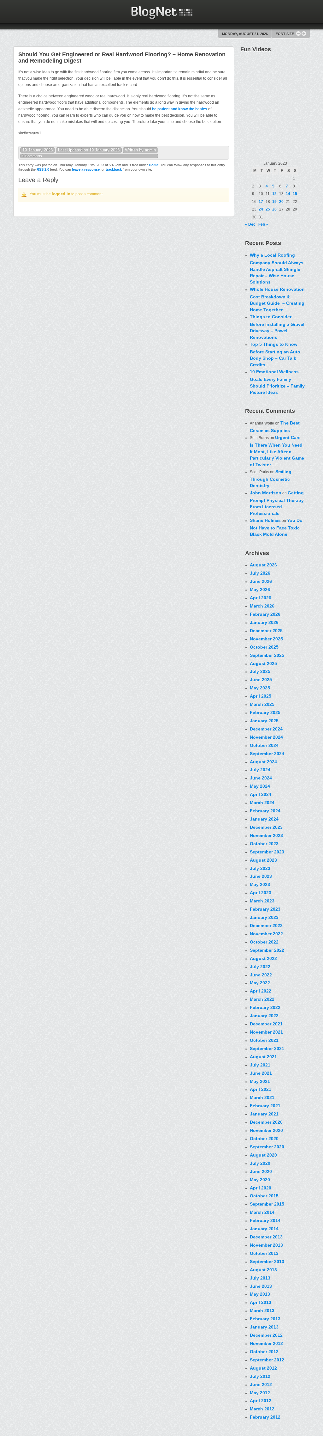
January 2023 (264, 917)
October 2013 (264, 1253)
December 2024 (266, 728)
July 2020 (260, 1163)
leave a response (86, 169)
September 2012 (267, 1359)
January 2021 (264, 1113)
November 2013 (266, 1245)
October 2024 (264, 745)
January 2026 (264, 622)
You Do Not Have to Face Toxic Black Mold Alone (276, 527)
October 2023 (264, 843)
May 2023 (260, 884)
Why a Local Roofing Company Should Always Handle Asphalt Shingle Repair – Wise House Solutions (276, 268)
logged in (61, 194)
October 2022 (264, 941)
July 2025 (260, 671)
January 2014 (264, 1228)
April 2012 (260, 1400)
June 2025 (261, 679)
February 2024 (265, 810)
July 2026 (260, 573)
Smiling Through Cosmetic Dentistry (270, 478)
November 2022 (266, 933)
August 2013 (263, 1269)
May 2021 (260, 1081)
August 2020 (263, 1155)
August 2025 (263, 663)
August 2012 (263, 1368)
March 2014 (262, 1212)
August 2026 (263, 564)
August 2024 (263, 761)
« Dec (250, 224)
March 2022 (262, 999)
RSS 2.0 (43, 169)
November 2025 (266, 638)
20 (281, 201)
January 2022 (264, 1015)
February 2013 (265, 1318)
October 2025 (264, 647)
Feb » (263, 224)
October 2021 (264, 1040)
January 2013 (264, 1326)
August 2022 (263, 958)
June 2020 (261, 1171)
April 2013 (260, 1302)
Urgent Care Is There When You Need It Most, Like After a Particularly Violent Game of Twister (277, 451)
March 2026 (262, 605)
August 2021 (263, 1056)
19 (274, 201)
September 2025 (267, 655)
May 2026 (260, 589)
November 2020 (266, 1130)
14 (288, 194)
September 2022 (267, 950)
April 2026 (260, 597)
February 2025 (265, 712)
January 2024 (264, 819)
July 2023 (260, 868)
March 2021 (262, 1097)
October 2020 (264, 1138)
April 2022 (260, 990)
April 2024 (260, 794)
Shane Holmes (265, 520)
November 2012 (266, 1343)
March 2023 (262, 900)
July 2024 (260, 769)
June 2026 (261, 581)
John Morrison (265, 492)
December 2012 (266, 1335)
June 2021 (261, 1073)
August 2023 (263, 860)
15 (295, 194)
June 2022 (261, 974)
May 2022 (260, 982)
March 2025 (262, 704)
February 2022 (265, 1007)
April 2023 (260, 892)
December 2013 (266, 1236)
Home (154, 165)
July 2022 (260, 966)
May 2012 (260, 1392)
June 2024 (261, 777)
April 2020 (260, 1187)
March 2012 (262, 1408)
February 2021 (265, 1105)
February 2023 (265, 909)
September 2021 (267, 1048)
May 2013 (260, 1294)
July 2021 (260, 1064)
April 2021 (260, 1089)
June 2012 (261, 1384)
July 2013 (260, 1277)
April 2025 (260, 696)
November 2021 (266, 1032)
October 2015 (264, 1195)
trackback (114, 169)
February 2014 (265, 1220)
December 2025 (266, 630)
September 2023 (267, 851)
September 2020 (267, 1146)
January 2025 (264, 720)
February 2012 (265, 1417)
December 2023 (266, 827)
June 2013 (261, 1286)
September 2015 (267, 1204)
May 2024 (260, 786)
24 (261, 209)
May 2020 (260, 1179)
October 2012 (264, 1351)
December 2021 (266, 1023)
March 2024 (262, 802)
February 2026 (265, 614)
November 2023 (266, 835)
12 (274, 194)
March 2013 (262, 1310)
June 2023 (261, 876)
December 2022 (266, 925)
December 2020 (266, 1122)
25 (268, 209)
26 (274, 209)
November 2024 (266, 737)
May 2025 (260, 687)
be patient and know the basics (179, 109)
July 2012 (260, 1376)
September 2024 (267, 753)
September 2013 (267, 1261)
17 (261, 201)
